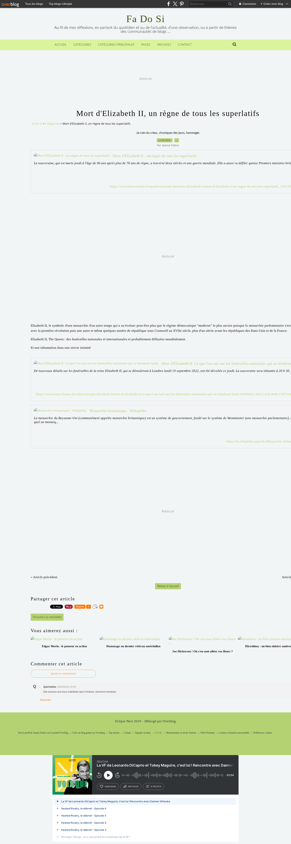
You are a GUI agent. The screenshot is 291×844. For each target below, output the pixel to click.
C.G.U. (158, 732)
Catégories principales (116, 44)
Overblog (169, 721)
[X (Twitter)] (175, 4)
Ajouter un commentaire (63, 673)
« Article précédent (44, 577)
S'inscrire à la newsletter (47, 617)
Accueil (60, 44)
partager (133, 786)
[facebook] (168, 4)
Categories (52, 123)
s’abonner (110, 786)
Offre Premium (207, 732)
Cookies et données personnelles (234, 732)
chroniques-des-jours (171, 133)
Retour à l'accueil (168, 586)
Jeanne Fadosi (39, 732)
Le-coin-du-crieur (147, 133)
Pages (145, 44)
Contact (185, 44)
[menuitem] (60, 45)
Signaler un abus (143, 732)
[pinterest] (181, 4)
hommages (192, 133)
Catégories (82, 44)
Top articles (114, 732)
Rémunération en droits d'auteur (181, 732)
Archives (164, 44)
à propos (156, 786)
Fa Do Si (145, 18)
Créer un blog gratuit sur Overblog (88, 732)
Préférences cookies (262, 732)
